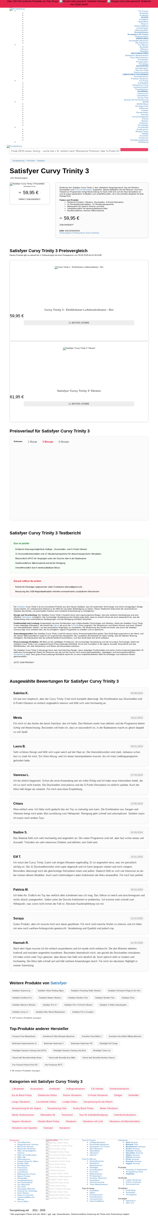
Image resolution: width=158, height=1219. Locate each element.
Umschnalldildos (141, 26)
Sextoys (132, 1142)
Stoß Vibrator (23, 1193)
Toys (132, 1144)
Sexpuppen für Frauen (138, 34)
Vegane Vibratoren (21, 1121)
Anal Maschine (23, 1142)
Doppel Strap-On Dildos (27, 1161)
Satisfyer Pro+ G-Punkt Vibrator (78, 1005)
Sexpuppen (142, 66)
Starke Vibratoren (109, 1108)
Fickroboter (22, 1168)
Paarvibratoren (141, 89)
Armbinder (54, 1088)
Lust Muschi (22, 1172)
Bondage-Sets (141, 106)
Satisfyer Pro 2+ (50, 1005)
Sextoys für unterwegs (27, 1191)
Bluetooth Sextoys (25, 1146)
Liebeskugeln (142, 28)
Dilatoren (144, 49)
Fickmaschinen (96, 1195)
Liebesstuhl (22, 1170)
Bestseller (144, 13)
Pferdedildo (22, 1178)
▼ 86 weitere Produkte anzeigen (25, 1071)
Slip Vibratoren (141, 43)
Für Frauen (143, 11)
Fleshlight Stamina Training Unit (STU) (29, 1050)
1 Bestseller (18, 1088)
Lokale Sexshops (133, 1180)
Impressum (130, 1201)
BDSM (145, 102)
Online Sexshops (133, 1182)
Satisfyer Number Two (104, 998)
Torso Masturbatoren (139, 57)
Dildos (144, 17)
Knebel (145, 119)
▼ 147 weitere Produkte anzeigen (25, 1018)
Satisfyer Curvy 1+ (20, 1012)
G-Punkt (78, 190)
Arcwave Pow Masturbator (23, 1036)
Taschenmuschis (141, 72)
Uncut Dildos (23, 1201)
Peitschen (144, 123)
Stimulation (87, 190)
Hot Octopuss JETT (53, 1065)
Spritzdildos (143, 22)
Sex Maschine (23, 1184)
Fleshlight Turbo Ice (102, 1050)
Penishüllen (143, 60)
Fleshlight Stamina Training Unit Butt (69, 1050)
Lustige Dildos (69, 1102)
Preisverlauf (79, 233)
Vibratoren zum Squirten (24, 1128)
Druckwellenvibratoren (138, 41)
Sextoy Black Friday (83, 1108)
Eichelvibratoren (141, 76)
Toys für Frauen (89, 1140)
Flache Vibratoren (72, 1095)
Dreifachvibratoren (119, 1088)
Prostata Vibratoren (139, 79)
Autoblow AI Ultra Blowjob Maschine (59, 1036)
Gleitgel (145, 133)
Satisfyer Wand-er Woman (23, 1005)
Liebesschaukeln (140, 87)
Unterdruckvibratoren (125, 1115)
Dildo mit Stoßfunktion (27, 1155)
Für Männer (143, 45)
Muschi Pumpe (23, 1176)
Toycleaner (143, 138)
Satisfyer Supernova (21, 991)
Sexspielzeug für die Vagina (26, 1108)
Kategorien (123, 1140)
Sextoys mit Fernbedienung (136, 100)
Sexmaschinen (141, 32)
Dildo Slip (21, 1157)
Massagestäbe (141, 30)
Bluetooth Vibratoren (26, 1149)
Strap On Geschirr (25, 1195)
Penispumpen (142, 62)
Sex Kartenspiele (25, 1182)
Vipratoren (64, 1128)
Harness (144, 114)
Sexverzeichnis (132, 1184)
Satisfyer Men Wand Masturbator (50, 1012)
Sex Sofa (21, 1187)
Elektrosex (143, 108)
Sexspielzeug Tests (134, 1172)
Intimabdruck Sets (140, 85)
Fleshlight (144, 51)
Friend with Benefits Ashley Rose (26, 1058)
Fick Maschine (23, 1165)
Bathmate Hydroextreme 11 (24, 1043)
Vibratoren (142, 38)
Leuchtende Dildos (46, 1102)
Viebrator (48, 1128)
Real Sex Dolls (141, 70)
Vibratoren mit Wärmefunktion (124, 1121)
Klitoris (56, 625)
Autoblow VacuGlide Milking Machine (125, 1036)
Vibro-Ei (93, 1155)
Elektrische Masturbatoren (136, 55)
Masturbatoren (139, 53)
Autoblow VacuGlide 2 (92, 1036)
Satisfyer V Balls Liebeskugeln (113, 1005)
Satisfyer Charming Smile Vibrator (86, 991)
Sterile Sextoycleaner (23, 1115)
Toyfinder (95, 233)
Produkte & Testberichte (136, 1169)
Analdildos (143, 19)
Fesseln (144, 110)
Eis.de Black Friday (22, 1095)
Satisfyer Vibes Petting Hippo (51, 991)
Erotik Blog (130, 1190)
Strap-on (144, 24)
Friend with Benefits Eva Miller (62, 1058)
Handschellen (142, 112)
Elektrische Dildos (47, 1095)
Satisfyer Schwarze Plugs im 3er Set (124, 991)
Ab (71, 218)
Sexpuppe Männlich (26, 1189)
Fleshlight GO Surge (109, 1043)
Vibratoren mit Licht (93, 1121)
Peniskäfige (143, 125)
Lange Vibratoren (21, 1102)
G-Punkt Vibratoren (98, 1095)
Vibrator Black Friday (48, 1121)
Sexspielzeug (20, 654)
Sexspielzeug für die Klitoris (98, 1102)
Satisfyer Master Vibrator (50, 998)
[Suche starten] (134, 149)
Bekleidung (143, 142)
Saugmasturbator (25, 1180)
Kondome (144, 136)
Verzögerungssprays (139, 140)
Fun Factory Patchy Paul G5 (25, 1065)
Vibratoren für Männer (135, 74)
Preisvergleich (66, 233)
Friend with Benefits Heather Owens (99, 1058)
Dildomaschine (23, 1159)
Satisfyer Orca (128, 998)
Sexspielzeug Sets (57, 1108)
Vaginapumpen (141, 36)
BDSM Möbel (142, 104)
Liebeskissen (142, 95)
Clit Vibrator (97, 1088)
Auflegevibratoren (75, 1088)
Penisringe (143, 64)
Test (87, 233)
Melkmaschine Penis (26, 1174)
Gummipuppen (141, 68)
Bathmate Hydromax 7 (54, 1043)
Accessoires (143, 127)
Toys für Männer (89, 1159)
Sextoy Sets (143, 98)
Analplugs (144, 15)
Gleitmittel (133, 1095)
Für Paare (144, 81)
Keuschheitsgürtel (140, 117)
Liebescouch (142, 93)
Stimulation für (47, 1115)
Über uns (130, 1203)
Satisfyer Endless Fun (22, 998)
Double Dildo (23, 1163)
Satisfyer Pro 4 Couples (82, 1012)
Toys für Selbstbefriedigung (93, 1115)
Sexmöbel (142, 91)
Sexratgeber (131, 1194)
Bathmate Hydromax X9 (81, 1043)
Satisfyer (21, 607)
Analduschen (142, 129)
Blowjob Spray (142, 131)
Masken (144, 121)
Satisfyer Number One (78, 998)
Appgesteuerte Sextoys (27, 1144)
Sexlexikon (130, 1192)
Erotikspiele (143, 83)
